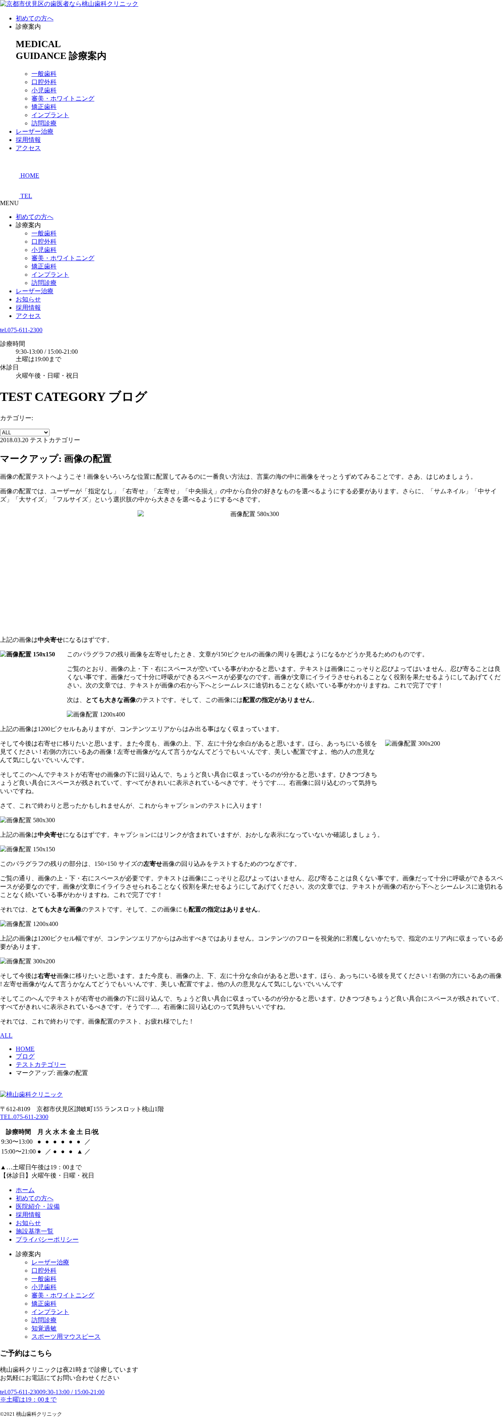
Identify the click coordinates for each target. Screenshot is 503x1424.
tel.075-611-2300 (21, 330)
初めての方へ (34, 18)
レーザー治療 (34, 131)
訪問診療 (44, 123)
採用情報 (28, 139)
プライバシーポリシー (47, 1239)
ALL (6, 1035)
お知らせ (28, 299)
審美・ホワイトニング (62, 98)
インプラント (50, 115)
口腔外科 (44, 82)
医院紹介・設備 (38, 1206)
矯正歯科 (44, 106)
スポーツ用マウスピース (66, 1336)
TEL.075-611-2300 (24, 1116)
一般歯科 (44, 73)
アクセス (28, 148)
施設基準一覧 (34, 1231)
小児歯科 (44, 90)
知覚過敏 (44, 1328)
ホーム (25, 1190)
